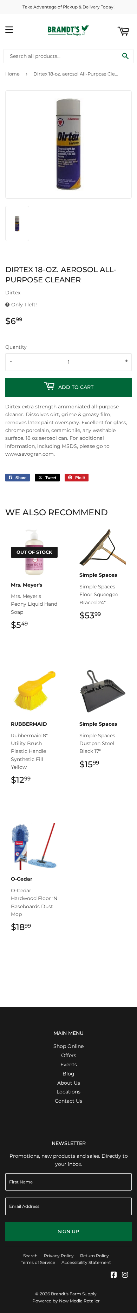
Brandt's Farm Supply (74, 1293)
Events (68, 1064)
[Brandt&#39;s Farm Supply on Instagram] (125, 1275)
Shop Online (68, 1046)
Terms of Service (38, 1262)
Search (30, 1255)
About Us (68, 1083)
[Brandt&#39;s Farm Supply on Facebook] (114, 1275)
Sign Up (68, 1231)
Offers (68, 1055)
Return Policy (94, 1255)
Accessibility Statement (86, 1262)
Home (12, 74)
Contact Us (68, 1101)
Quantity (16, 347)
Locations (68, 1092)
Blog (68, 1074)
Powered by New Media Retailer (66, 1300)
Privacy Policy (59, 1255)
